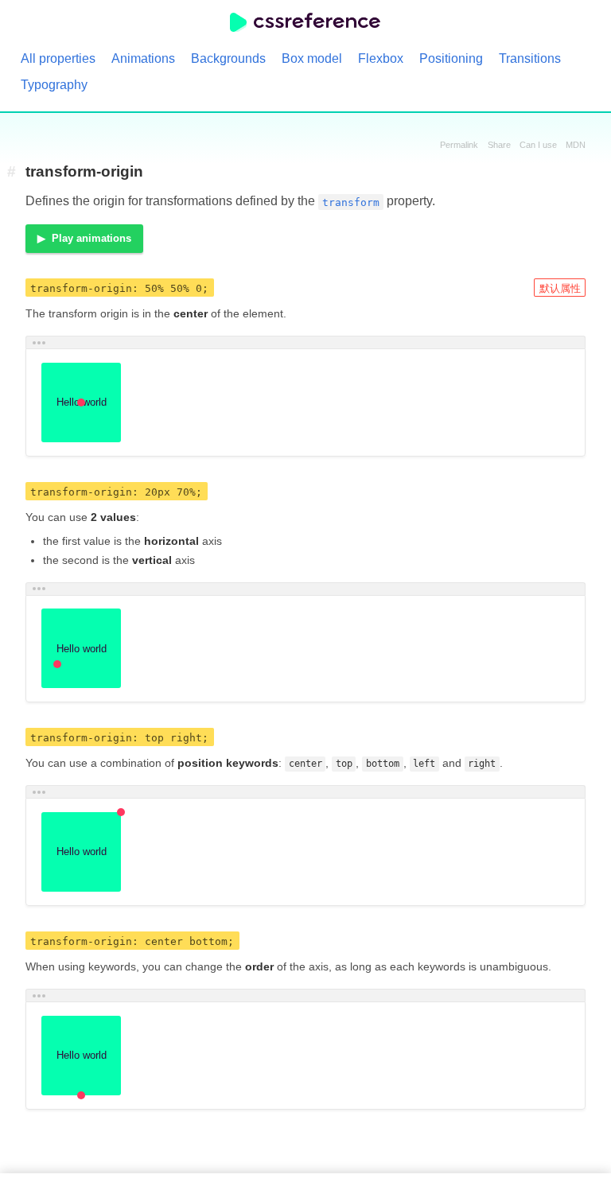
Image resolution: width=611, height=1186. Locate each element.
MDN (576, 145)
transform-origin (84, 171)
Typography (54, 84)
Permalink (459, 145)
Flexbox (380, 58)
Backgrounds (228, 58)
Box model (312, 58)
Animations (143, 58)
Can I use (538, 145)
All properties (58, 58)
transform (350, 202)
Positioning (451, 58)
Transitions (530, 58)
